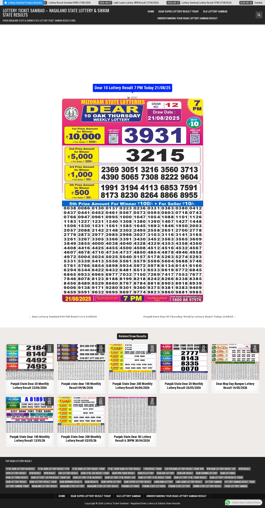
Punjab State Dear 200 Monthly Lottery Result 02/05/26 (81, 439)
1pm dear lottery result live (221, 469)
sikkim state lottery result (207, 486)
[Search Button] (259, 15)
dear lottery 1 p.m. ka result (87, 477)
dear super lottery (111, 481)
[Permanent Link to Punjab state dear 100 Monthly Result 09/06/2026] (81, 362)
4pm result (244, 469)
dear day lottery (165, 473)
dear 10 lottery (146, 473)
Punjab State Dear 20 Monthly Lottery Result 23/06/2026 (30, 386)
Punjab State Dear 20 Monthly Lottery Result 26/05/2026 (184, 386)
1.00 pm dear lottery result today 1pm (184, 469)
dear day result (185, 473)
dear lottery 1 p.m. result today (154, 477)
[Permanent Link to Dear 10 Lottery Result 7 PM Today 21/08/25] (132, 200)
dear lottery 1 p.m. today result (190, 477)
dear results (91, 481)
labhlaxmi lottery (163, 481)
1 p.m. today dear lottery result (124, 469)
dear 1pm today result (123, 473)
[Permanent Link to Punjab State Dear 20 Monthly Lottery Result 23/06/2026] (30, 362)
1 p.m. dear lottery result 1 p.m (53, 469)
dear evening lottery (206, 473)
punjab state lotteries (153, 486)
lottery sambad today (17, 486)
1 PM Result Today (153, 469)
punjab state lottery (179, 486)
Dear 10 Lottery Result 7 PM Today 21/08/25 (132, 87)
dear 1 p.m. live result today (95, 473)
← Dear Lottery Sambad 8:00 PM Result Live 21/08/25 (63, 316)
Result (134, 97)
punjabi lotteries (130, 486)
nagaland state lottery (72, 486)
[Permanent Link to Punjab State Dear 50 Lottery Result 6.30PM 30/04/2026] (132, 415)
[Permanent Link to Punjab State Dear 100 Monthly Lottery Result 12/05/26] (30, 415)
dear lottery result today (43, 481)
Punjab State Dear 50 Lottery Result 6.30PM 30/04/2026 (132, 439)
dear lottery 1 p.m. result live (120, 477)
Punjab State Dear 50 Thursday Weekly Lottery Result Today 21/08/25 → (189, 316)
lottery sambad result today (240, 481)
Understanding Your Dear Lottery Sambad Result (187, 18)
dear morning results (71, 481)
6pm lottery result (16, 473)
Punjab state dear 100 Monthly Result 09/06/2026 (81, 386)
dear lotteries (227, 473)
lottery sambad (213, 481)
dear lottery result (16, 481)
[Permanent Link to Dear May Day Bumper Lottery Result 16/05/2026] (235, 362)
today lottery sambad (235, 486)
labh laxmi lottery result (189, 481)
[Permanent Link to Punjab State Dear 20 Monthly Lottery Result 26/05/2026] (184, 362)
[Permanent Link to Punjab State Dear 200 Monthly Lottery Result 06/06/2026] (132, 362)
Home (151, 11)
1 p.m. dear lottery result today (88, 469)
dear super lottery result (137, 481)
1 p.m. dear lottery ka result (20, 469)
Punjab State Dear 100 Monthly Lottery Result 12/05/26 (30, 439)
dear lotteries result (17, 477)
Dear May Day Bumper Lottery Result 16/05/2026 (235, 386)
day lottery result (68, 473)
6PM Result (35, 473)
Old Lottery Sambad (215, 11)
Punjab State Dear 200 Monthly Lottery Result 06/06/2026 (132, 386)
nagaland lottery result (44, 486)
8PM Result (49, 473)
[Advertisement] (132, 51)
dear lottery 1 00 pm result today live (50, 477)
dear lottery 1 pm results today (226, 477)
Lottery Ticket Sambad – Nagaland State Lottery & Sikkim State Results (56, 12)
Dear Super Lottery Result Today (178, 11)
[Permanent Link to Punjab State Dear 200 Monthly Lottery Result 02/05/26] (81, 415)
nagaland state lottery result (102, 486)
